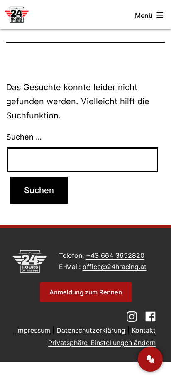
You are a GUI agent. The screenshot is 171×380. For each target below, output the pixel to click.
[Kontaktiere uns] (150, 359)
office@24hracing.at (115, 266)
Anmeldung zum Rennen (85, 292)
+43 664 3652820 (115, 255)
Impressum (33, 330)
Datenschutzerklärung (90, 330)
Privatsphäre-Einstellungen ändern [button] (102, 342)
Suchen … (24, 136)
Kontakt (144, 330)
